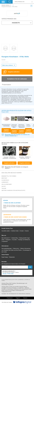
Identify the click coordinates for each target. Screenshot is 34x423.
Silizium (3, 59)
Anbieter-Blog (15, 238)
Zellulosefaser (7, 184)
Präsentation (6, 84)
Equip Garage (5, 257)
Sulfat (4, 186)
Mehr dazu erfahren (7, 65)
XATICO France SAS (19, 1)
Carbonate (5, 182)
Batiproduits (12, 257)
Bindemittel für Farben (9, 176)
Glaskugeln (5, 180)
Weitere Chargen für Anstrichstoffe (13, 190)
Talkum (4, 188)
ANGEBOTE (16, 23)
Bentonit (4, 178)
